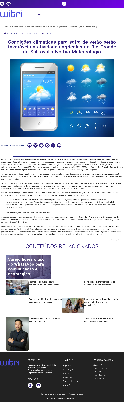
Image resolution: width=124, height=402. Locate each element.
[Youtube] (8, 4)
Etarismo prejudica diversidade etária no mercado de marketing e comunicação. (101, 302)
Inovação (48, 33)
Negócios (67, 365)
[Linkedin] (2, 4)
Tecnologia (68, 369)
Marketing (67, 377)
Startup (66, 373)
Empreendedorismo (71, 381)
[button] (64, 4)
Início (6, 27)
